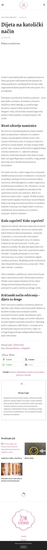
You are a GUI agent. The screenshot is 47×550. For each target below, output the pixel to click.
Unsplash (25, 348)
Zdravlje (27, 375)
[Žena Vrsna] (23, 5)
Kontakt (24, 540)
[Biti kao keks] (35, 449)
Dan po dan (5, 17)
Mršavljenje (21, 372)
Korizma (13, 372)
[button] (12, 359)
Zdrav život (13, 17)
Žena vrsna (19, 345)
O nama (23, 536)
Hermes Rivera (13, 348)
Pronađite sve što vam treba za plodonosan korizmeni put (11, 479)
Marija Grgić (7, 37)
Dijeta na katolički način (22, 28)
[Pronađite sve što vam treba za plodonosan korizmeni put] (11, 469)
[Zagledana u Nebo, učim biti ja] (11, 449)
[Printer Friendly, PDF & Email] (8, 355)
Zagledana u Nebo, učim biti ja (11, 458)
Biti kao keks (29, 458)
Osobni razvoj (32, 372)
